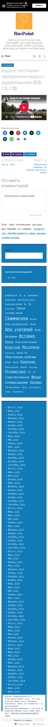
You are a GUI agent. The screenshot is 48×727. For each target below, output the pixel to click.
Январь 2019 (15, 670)
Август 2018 (15, 684)
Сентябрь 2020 (16, 619)
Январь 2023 (15, 533)
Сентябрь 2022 (16, 547)
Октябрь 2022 (16, 544)
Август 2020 (15, 623)
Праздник (27, 362)
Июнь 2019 (14, 652)
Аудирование (10, 300)
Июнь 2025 (14, 436)
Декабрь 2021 (16, 576)
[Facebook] (34, 53)
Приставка (33, 367)
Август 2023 (15, 508)
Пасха (15, 362)
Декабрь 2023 (16, 494)
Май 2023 (13, 519)
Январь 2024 (15, 490)
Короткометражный (26, 342)
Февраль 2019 (16, 666)
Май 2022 (13, 558)
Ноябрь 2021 (15, 580)
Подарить (39, 5)
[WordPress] (44, 53)
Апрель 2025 (15, 443)
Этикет (8, 392)
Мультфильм (10, 353)
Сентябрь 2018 (16, 681)
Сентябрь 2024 (16, 465)
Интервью (11, 336)
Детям (32, 324)
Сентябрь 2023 (16, 504)
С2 (34, 372)
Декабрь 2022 (16, 537)
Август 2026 (15, 407)
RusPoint (24, 33)
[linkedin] (39, 53)
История (27, 336)
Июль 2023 (14, 512)
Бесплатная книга (26, 300)
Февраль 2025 (16, 450)
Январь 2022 (15, 573)
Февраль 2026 (16, 418)
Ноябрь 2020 (15, 612)
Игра (38, 330)
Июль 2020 (14, 627)
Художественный (16, 382)
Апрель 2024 (15, 479)
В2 (30, 304)
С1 (29, 372)
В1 (25, 304)
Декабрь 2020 (16, 609)
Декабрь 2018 (16, 673)
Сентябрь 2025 (16, 432)
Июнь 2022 (14, 555)
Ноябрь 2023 (15, 497)
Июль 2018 (14, 688)
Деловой (33, 319)
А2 (25, 295)
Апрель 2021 (15, 594)
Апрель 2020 (15, 637)
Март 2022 (14, 565)
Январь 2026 (15, 422)
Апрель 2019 (15, 659)
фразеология (18, 392)
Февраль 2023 (16, 530)
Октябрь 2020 (16, 616)
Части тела (12, 162)
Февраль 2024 (16, 486)
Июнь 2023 (14, 515)
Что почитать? (35, 387)
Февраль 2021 (16, 601)
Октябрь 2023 (16, 501)
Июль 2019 (14, 648)
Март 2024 (14, 483)
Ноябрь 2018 (15, 677)
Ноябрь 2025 (15, 425)
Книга (9, 342)
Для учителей (19, 330)
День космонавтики (16, 324)
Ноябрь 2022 (15, 540)
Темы (7, 155)
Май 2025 (13, 440)
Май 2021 (13, 591)
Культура (12, 347)
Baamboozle (11, 295)
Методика (30, 347)
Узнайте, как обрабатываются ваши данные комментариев (23, 233)
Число (24, 387)
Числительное (12, 387)
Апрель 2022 (15, 562)
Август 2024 (15, 468)
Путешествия (15, 372)
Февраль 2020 (16, 641)
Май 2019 (13, 655)
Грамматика (16, 318)
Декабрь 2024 (16, 458)
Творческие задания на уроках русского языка (37, 166)
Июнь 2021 (14, 587)
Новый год (22, 353)
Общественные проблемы (20, 357)
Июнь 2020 (14, 630)
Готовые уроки (14, 313)
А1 (20, 295)
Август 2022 (15, 551)
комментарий (35, 215)
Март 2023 (14, 526)
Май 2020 (13, 634)
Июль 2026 (14, 411)
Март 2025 (14, 447)
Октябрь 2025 (16, 429)
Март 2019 (14, 663)
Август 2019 (15, 645)
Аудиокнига (33, 295)
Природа (23, 367)
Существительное (17, 377)
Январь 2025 (15, 454)
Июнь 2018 (14, 691)
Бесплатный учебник (13, 304)
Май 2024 (13, 476)
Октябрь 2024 (16, 461)
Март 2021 (14, 598)
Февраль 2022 (16, 569)
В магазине (9, 309)
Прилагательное (11, 367)
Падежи (8, 362)
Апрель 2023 (15, 522)
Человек (18, 155)
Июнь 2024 (14, 472)
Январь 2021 (15, 605)
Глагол (21, 308)
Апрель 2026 (15, 414)
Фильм (36, 377)
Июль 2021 (14, 583)
